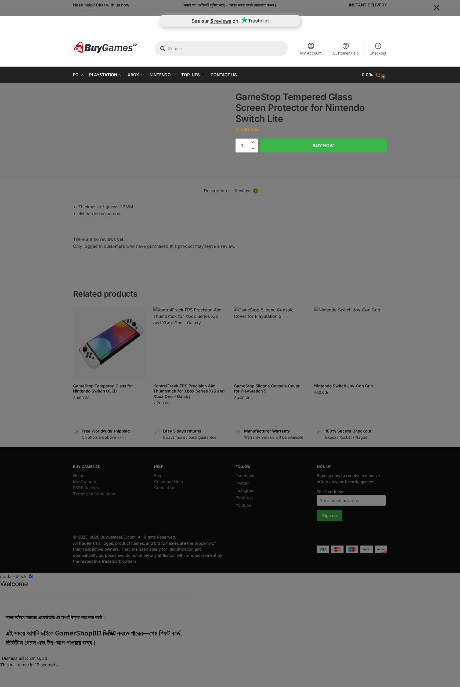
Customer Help (346, 53)
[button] (374, 75)
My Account (311, 53)
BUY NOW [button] (109, 409)
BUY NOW (323, 145)
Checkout (378, 53)
